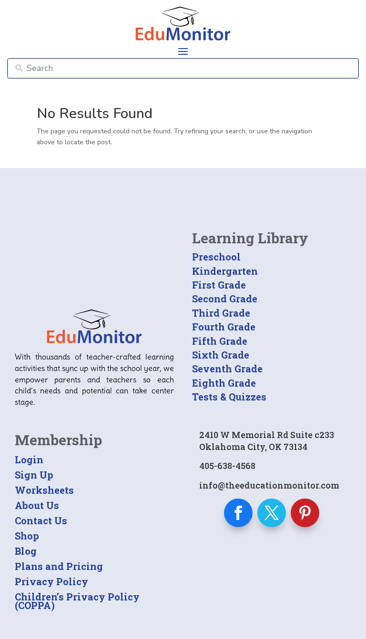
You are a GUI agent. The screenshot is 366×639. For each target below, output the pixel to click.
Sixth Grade (220, 355)
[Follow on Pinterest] (305, 513)
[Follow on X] (271, 513)
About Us (37, 505)
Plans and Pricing (59, 566)
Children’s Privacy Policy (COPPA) (77, 600)
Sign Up (34, 475)
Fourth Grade (223, 326)
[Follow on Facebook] (238, 513)
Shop (27, 535)
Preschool (216, 256)
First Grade (219, 285)
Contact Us (41, 520)
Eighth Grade (224, 383)
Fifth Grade (219, 341)
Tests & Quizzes (229, 396)
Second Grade (224, 298)
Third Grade (221, 313)
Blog (26, 551)
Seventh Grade (227, 368)
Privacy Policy (51, 581)
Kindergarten (225, 271)
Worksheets (44, 490)
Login (29, 459)
